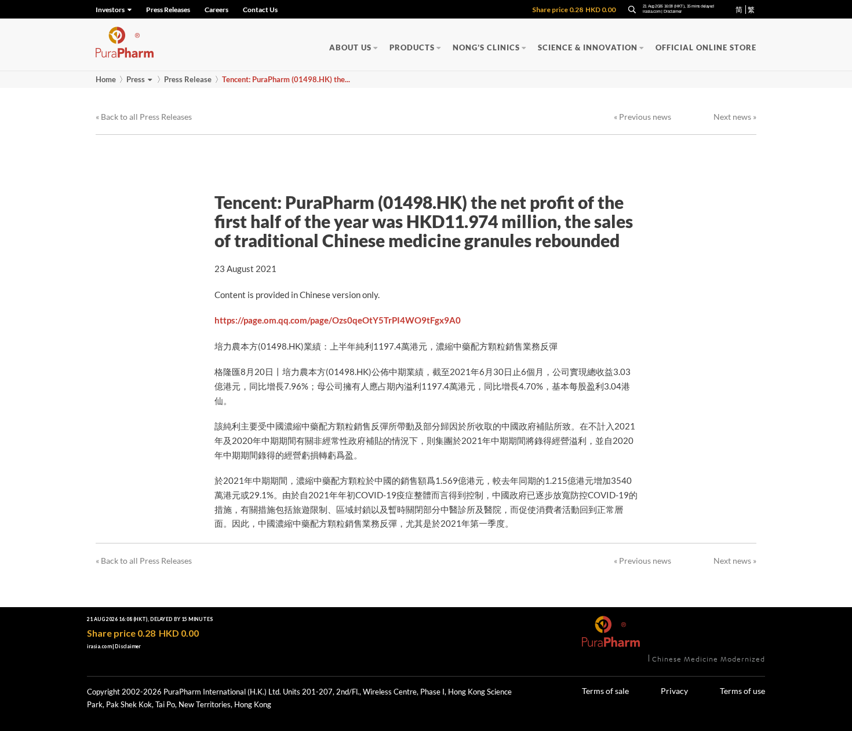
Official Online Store (706, 47)
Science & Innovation (588, 47)
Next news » (734, 117)
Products (412, 47)
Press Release (188, 79)
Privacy (674, 691)
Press (135, 79)
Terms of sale (605, 691)
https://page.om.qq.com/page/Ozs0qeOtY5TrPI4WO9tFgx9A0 (337, 320)
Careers (216, 9)
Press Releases (168, 9)
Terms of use (742, 691)
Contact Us (260, 9)
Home (106, 79)
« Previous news (642, 117)
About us (350, 47)
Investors (111, 9)
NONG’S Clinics (486, 47)
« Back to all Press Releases (144, 117)
